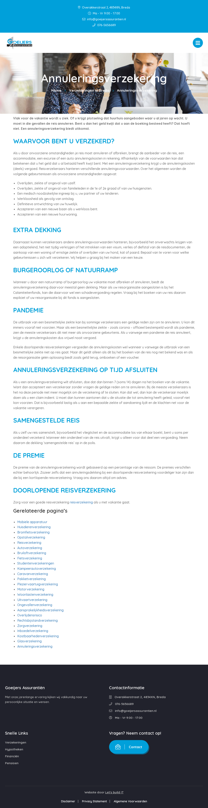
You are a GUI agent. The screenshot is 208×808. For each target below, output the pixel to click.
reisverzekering (81, 502)
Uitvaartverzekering (32, 600)
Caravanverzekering (32, 574)
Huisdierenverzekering (34, 527)
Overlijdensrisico (29, 615)
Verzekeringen (15, 742)
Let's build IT (114, 792)
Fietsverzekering (29, 558)
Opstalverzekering (31, 537)
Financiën (12, 756)
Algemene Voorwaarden (130, 801)
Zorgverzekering (29, 626)
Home (56, 90)
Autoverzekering (29, 548)
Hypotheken (14, 749)
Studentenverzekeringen (35, 563)
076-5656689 (106, 25)
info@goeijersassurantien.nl (106, 19)
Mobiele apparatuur (32, 522)
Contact (135, 747)
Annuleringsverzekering (34, 646)
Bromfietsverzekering (33, 532)
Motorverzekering (30, 589)
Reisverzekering (29, 543)
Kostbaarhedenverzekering (38, 636)
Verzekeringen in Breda (89, 90)
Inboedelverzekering (32, 631)
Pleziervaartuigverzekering (37, 584)
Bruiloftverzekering (31, 553)
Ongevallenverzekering (34, 605)
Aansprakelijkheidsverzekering (40, 610)
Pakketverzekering (31, 579)
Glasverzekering (29, 641)
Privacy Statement (94, 801)
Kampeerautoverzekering (36, 569)
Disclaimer (68, 801)
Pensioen (11, 763)
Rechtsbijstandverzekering (37, 620)
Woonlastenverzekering (35, 594)
